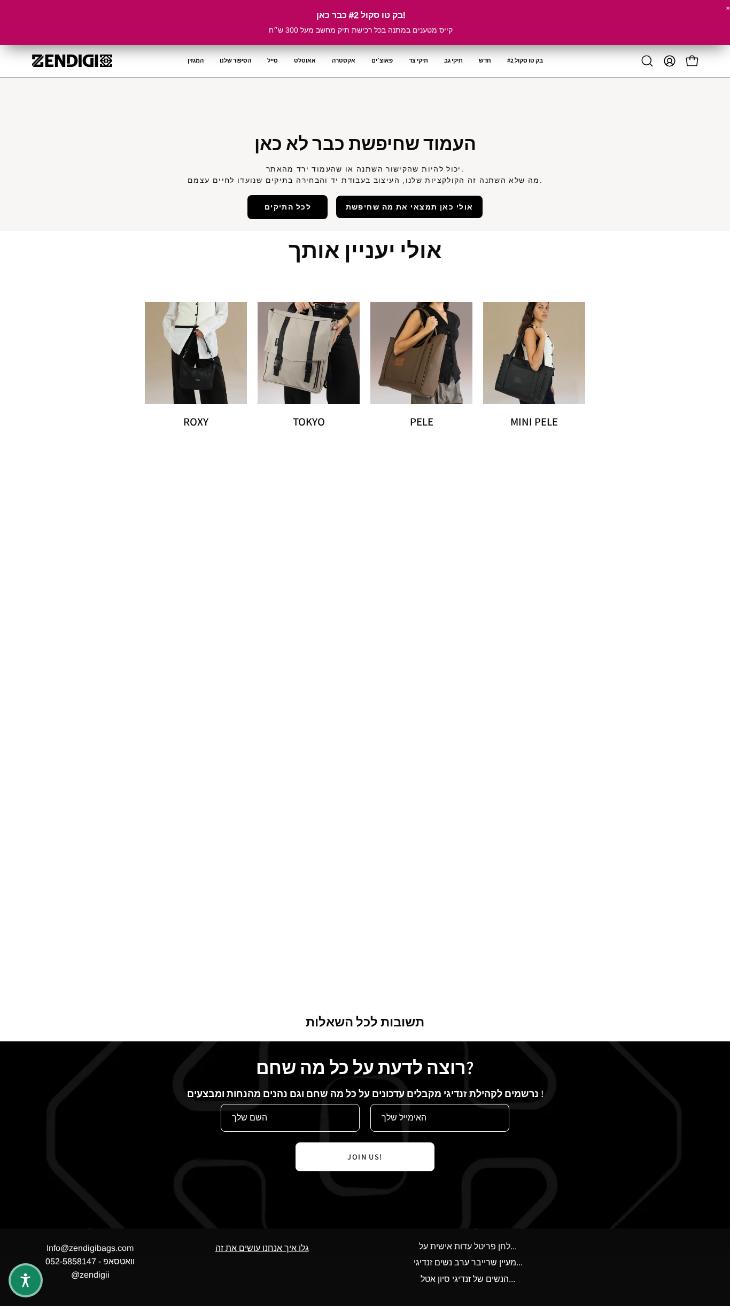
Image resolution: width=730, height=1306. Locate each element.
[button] (343, 61)
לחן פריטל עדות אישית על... (468, 1246)
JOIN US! (365, 1157)
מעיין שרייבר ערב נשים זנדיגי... (468, 1263)
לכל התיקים (288, 207)
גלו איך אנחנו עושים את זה (262, 1248)
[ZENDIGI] (72, 61)
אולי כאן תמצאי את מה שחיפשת (409, 207)
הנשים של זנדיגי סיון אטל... (468, 1279)
